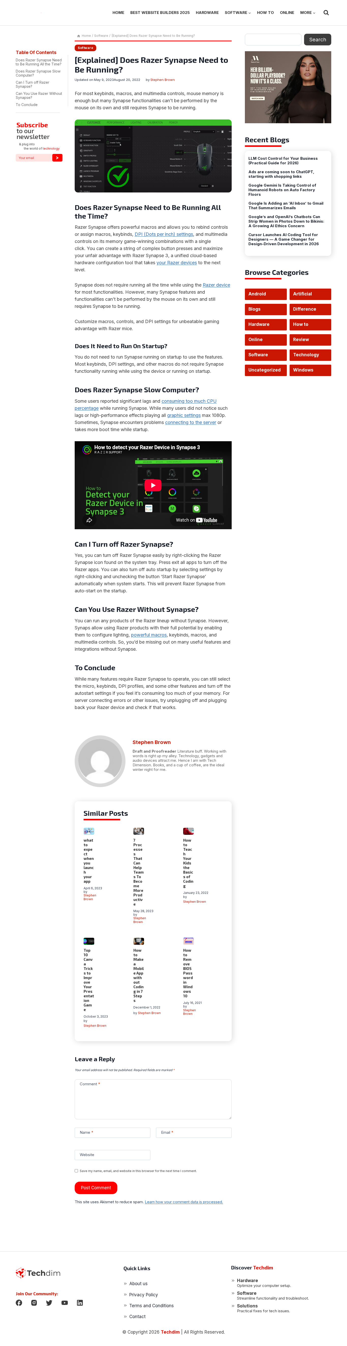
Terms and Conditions (151, 1305)
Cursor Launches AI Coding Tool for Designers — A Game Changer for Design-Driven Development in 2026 (283, 239)
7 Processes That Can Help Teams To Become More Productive (138, 872)
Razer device (216, 285)
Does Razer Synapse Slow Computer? (38, 73)
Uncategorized (264, 370)
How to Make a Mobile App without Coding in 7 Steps (138, 975)
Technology (306, 354)
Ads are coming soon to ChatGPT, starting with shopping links (281, 174)
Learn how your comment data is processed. (184, 1201)
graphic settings (184, 415)
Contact (137, 1316)
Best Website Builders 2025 (160, 12)
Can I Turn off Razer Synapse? (32, 84)
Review (301, 339)
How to (265, 12)
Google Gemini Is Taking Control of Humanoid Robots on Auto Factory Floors (282, 190)
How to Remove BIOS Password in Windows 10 (188, 973)
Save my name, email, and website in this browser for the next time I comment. (138, 1171)
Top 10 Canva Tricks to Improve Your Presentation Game (89, 980)
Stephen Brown (162, 80)
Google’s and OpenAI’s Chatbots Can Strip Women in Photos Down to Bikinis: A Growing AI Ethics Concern (286, 221)
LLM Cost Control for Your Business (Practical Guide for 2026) (283, 160)
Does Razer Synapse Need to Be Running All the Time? (39, 62)
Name (86, 1132)
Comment (90, 1084)
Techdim (170, 1332)
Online (287, 12)
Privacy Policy (143, 1294)
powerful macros (149, 634)
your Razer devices (176, 262)
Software (85, 48)
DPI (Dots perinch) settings (164, 234)
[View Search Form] (326, 13)
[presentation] (89, 831)
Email (167, 1132)
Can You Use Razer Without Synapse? (39, 96)
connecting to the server (190, 422)
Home (118, 12)
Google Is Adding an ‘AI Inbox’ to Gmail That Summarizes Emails (285, 205)
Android (257, 293)
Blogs (254, 309)
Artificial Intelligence (306, 295)
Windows (303, 370)
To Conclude (27, 105)
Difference (304, 309)
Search (317, 40)
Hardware (207, 12)
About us (138, 1283)
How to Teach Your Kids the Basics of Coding (188, 863)
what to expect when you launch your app (89, 860)
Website (87, 1154)
